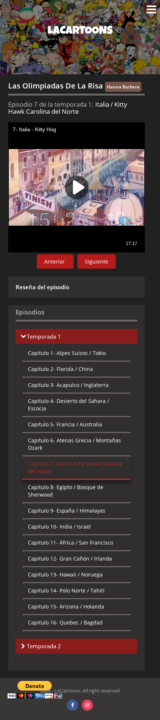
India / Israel (59, 526)
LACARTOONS (80, 31)
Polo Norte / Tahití (66, 590)
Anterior (55, 261)
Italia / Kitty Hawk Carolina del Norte (75, 467)
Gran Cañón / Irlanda (70, 558)
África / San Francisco (70, 542)
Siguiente (96, 261)
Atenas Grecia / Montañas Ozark (74, 444)
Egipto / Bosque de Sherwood (65, 491)
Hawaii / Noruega (65, 574)
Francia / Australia (65, 424)
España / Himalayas (66, 510)
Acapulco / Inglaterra (68, 384)
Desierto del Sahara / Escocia (68, 404)
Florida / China (60, 368)
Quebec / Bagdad (65, 622)
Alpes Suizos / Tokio (67, 352)
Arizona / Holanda (66, 606)
